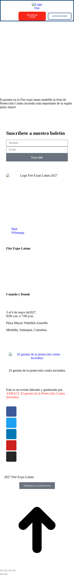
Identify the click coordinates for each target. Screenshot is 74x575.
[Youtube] (11, 445)
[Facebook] (11, 411)
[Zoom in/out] (14, 570)
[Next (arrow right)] (5, 574)
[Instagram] (11, 456)
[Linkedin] (11, 434)
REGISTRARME (59, 16)
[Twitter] (11, 423)
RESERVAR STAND (32, 16)
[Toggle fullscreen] (10, 570)
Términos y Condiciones (37, 485)
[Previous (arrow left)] (1, 574)
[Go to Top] (37, 565)
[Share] (5, 570)
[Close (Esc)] (1, 570)
